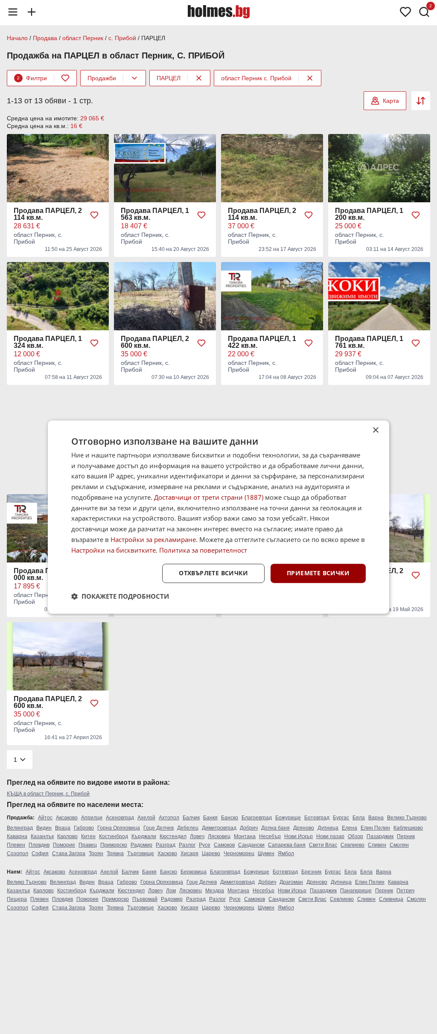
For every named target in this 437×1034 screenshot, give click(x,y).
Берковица (194, 871)
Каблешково (408, 827)
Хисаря (189, 853)
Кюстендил (173, 836)
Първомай (144, 899)
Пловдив (39, 845)
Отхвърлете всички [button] (213, 573)
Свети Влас (323, 845)
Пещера (17, 899)
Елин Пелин (375, 827)
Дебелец (187, 827)
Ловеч (197, 836)
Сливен (377, 845)
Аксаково (67, 817)
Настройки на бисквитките (113, 550)
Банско (229, 817)
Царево (211, 853)
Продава (45, 38)
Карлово (67, 836)
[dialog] (218, 517)
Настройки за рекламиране (153, 539)
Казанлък (42, 836)
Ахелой (146, 817)
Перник (406, 836)
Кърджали (143, 836)
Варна (376, 817)
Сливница (391, 899)
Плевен (16, 845)
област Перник (82, 38)
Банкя (210, 817)
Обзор (355, 836)
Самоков (224, 845)
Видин (44, 827)
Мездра (214, 890)
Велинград (20, 827)
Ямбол (286, 853)
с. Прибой (122, 38)
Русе (204, 845)
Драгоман (291, 882)
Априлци (91, 817)
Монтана (245, 836)
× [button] (375, 430)
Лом (171, 890)
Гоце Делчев (158, 827)
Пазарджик (380, 836)
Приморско (113, 845)
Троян (96, 853)
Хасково (167, 853)
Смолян (399, 845)
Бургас (341, 817)
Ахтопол (169, 817)
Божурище (288, 817)
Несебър (270, 836)
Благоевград (257, 817)
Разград (165, 845)
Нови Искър (298, 836)
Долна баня (275, 827)
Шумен (266, 853)
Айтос (45, 817)
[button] (120, 596)
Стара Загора (68, 853)
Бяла (359, 817)
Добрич (249, 827)
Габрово (84, 827)
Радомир (141, 845)
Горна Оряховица (118, 827)
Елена (349, 827)
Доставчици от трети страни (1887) (208, 497)
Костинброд (113, 836)
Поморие (64, 845)
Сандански (251, 845)
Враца (62, 827)
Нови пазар (330, 836)
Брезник (311, 871)
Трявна (115, 853)
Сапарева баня (287, 845)
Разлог (187, 845)
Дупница (328, 827)
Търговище (140, 853)
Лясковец (219, 836)
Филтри (32, 78)
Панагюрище (356, 890)
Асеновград (120, 817)
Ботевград (316, 817)
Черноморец (239, 853)
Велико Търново (407, 817)
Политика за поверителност (203, 550)
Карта (391, 100)
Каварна (17, 836)
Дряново (303, 827)
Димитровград (219, 827)
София (40, 853)
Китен (88, 836)
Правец (88, 845)
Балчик (191, 817)
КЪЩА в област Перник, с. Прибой (48, 793)
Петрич (405, 890)
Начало (17, 38)
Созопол (17, 853)
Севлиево (352, 845)
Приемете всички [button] (318, 573)
